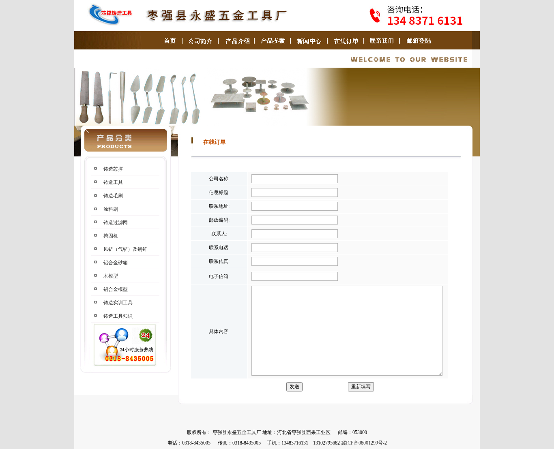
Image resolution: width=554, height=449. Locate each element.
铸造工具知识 (118, 316)
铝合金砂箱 (115, 262)
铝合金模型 (115, 289)
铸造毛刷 (113, 196)
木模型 (110, 276)
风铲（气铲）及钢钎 (125, 249)
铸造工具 (113, 182)
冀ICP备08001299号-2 (364, 443)
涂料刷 (110, 209)
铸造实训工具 (118, 303)
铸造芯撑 (113, 169)
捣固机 (110, 236)
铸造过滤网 (115, 222)
